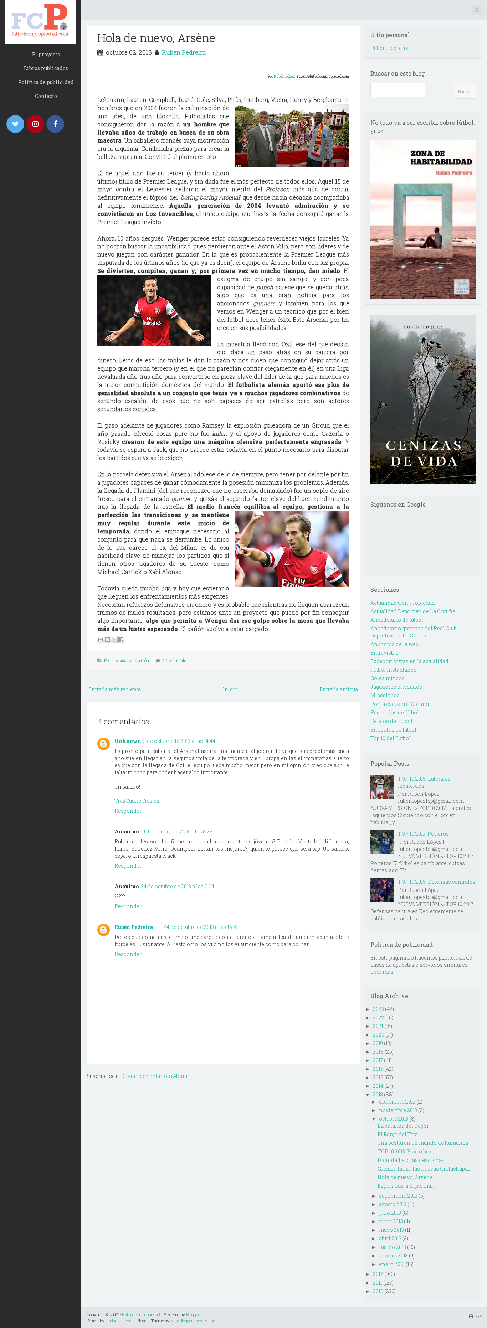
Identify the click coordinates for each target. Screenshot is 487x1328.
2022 (378, 1017)
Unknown (127, 741)
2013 (378, 1094)
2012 (378, 1274)
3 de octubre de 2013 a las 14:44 (179, 741)
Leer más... (383, 971)
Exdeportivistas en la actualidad (409, 661)
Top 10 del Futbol (390, 738)
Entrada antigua (338, 689)
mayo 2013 (391, 1229)
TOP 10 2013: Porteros (423, 833)
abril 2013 (390, 1238)
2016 (378, 1068)
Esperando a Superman (406, 1185)
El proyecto (46, 54)
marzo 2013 (392, 1247)
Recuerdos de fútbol (394, 712)
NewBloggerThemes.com (193, 1320)
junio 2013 (391, 1221)
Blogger (193, 1314)
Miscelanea (385, 695)
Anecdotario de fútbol (396, 619)
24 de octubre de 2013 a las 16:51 (201, 927)
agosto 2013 (392, 1204)
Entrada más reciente (114, 689)
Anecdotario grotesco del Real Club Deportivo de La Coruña (413, 632)
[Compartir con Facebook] (120, 639)
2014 (378, 1085)
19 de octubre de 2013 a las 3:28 (177, 831)
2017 (378, 1060)
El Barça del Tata (398, 1134)
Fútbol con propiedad (141, 1314)
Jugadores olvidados (396, 686)
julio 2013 (390, 1212)
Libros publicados (46, 68)
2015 (378, 1077)
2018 (378, 1051)
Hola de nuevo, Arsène (156, 37)
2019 (378, 1043)
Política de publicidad (46, 82)
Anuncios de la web (394, 644)
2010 (378, 1291)
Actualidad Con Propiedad (402, 602)
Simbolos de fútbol (393, 729)
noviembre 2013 (398, 1110)
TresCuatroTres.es (136, 800)
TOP (477, 1316)
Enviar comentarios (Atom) (154, 1076)
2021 (378, 1026)
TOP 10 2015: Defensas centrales (436, 881)
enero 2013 (392, 1264)
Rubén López (284, 76)
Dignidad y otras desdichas (411, 1160)
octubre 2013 (393, 1118)
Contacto (46, 96)
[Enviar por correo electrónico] (100, 639)
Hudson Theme (119, 1320)
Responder (128, 810)
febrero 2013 (393, 1255)
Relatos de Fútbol (391, 721)
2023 (378, 1009)
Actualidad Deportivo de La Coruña (412, 611)
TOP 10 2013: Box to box (405, 1151)
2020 (378, 1034)
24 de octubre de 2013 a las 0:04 (177, 886)
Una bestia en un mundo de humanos (423, 1143)
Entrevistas (384, 652)
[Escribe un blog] (107, 639)
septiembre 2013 (398, 1195)
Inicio (230, 689)
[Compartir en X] (114, 639)
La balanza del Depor (403, 1125)
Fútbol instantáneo (393, 669)
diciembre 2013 (397, 1101)
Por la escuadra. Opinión (126, 660)
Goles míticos (387, 678)
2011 (377, 1282)
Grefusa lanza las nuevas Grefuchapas (424, 1168)
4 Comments (174, 660)
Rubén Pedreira (184, 52)
